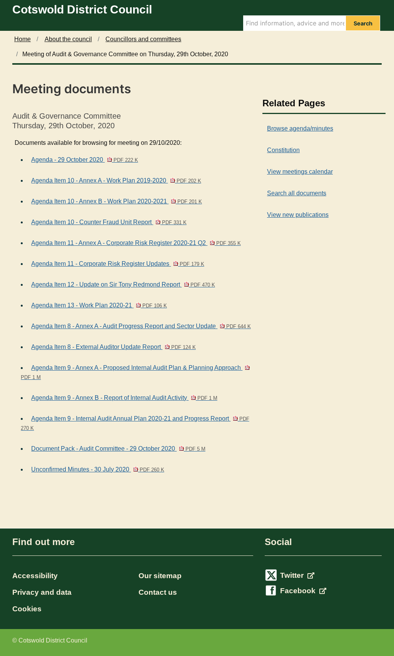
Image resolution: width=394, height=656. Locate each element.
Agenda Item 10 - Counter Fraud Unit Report (108, 222)
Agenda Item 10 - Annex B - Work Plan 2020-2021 (116, 201)
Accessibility (35, 576)
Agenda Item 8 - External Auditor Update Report (113, 347)
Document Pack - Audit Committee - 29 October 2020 (118, 448)
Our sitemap (160, 576)
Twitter (293, 575)
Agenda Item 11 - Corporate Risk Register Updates (117, 263)
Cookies (27, 609)
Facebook (298, 591)
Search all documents (296, 193)
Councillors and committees (143, 39)
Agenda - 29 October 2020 (84, 159)
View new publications (298, 214)
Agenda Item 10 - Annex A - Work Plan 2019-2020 (116, 180)
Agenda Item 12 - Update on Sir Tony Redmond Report (123, 284)
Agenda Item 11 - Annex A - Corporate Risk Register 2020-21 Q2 (135, 243)
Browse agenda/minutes (300, 128)
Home (22, 39)
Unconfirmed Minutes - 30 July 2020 (97, 469)
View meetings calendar (300, 171)
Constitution (283, 150)
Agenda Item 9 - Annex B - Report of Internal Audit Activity (124, 397)
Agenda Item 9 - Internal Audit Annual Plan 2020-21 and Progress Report (135, 423)
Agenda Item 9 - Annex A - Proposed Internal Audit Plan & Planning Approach (131, 372)
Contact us (158, 592)
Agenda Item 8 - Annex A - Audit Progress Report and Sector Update (140, 326)
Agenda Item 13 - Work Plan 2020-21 (99, 305)
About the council (68, 39)
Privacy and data (42, 592)
